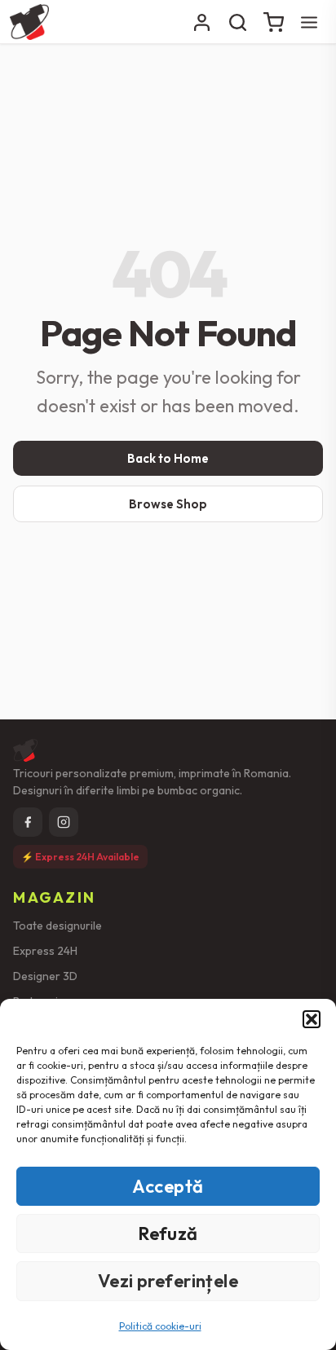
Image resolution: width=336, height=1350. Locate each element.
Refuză (168, 1233)
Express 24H (45, 950)
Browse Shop (168, 504)
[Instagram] (63, 822)
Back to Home (168, 458)
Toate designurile (57, 925)
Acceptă (167, 1186)
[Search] (237, 22)
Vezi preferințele (168, 1280)
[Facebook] (27, 822)
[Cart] (273, 22)
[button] (311, 1019)
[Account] (201, 22)
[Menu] (309, 22)
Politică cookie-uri (160, 1326)
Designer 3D (45, 976)
